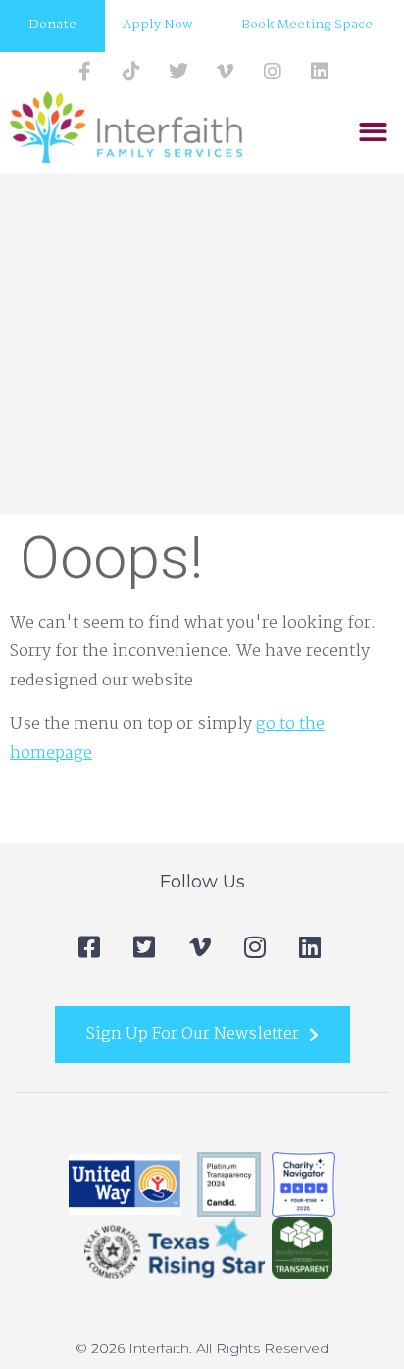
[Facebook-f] (84, 71)
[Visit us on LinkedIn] (319, 71)
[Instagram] (272, 71)
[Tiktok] (131, 71)
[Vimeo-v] (225, 71)
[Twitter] (178, 71)
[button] (373, 132)
